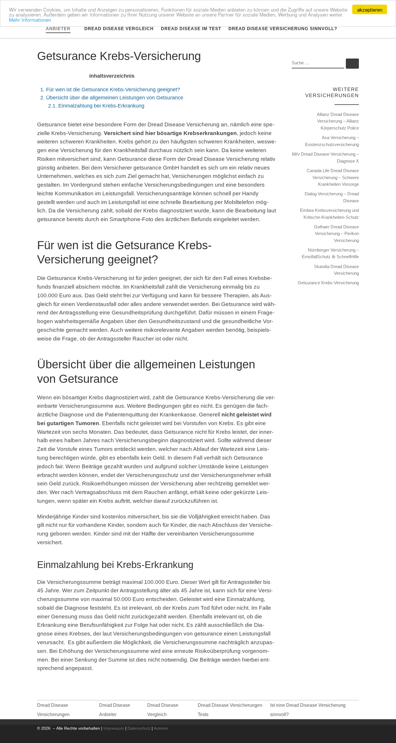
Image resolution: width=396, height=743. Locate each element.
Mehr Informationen (30, 19)
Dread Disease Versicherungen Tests (230, 710)
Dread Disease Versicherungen (53, 710)
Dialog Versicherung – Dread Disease (332, 197)
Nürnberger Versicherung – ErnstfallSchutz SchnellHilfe (330, 253)
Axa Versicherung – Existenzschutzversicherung (332, 141)
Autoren (161, 728)
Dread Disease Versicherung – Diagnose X (325, 158)
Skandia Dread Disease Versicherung (336, 270)
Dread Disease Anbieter (114, 710)
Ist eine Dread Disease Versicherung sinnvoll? (308, 710)
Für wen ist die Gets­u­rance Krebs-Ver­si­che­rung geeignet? (110, 89)
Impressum (113, 728)
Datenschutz (139, 728)
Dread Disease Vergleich (162, 710)
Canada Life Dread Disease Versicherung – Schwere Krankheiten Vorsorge (333, 177)
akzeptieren (369, 9)
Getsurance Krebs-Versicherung (328, 282)
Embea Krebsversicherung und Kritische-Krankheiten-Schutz (329, 214)
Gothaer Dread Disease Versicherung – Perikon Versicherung (336, 233)
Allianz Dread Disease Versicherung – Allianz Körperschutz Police (338, 121)
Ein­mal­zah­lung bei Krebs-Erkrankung (96, 106)
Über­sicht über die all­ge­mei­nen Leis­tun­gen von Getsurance (111, 97)
